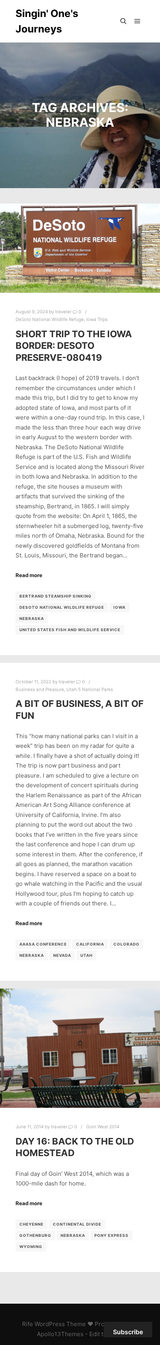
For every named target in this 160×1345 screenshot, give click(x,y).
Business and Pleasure (40, 689)
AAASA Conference (43, 944)
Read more (29, 575)
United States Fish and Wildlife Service (69, 629)
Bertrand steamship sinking (55, 596)
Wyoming (30, 1246)
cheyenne (31, 1224)
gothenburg (35, 1235)
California (90, 944)
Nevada (62, 955)
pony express (111, 1235)
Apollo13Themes (60, 1334)
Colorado (126, 944)
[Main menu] (137, 21)
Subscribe (128, 1332)
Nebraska (31, 618)
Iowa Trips (97, 319)
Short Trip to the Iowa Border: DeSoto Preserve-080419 (74, 345)
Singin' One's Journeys (47, 21)
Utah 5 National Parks (89, 689)
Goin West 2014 (102, 1126)
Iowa (119, 607)
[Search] (123, 21)
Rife (27, 1324)
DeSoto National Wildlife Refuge (50, 319)
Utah (86, 955)
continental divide (77, 1224)
